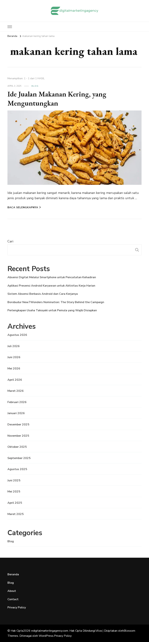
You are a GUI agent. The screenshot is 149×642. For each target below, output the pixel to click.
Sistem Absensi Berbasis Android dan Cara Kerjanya (42, 294)
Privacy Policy (16, 607)
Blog (34, 85)
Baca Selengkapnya (22, 207)
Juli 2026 (13, 346)
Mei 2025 (13, 492)
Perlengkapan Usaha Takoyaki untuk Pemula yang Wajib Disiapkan (52, 310)
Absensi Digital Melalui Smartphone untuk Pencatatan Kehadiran (51, 277)
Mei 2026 (13, 369)
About (11, 591)
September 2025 (19, 458)
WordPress (46, 636)
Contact (13, 599)
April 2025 (14, 503)
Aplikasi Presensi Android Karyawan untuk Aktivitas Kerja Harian (51, 286)
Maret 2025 (15, 514)
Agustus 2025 (17, 469)
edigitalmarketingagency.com (49, 631)
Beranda (13, 574)
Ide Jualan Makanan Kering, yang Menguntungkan (56, 98)
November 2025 (18, 436)
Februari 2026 (17, 402)
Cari (10, 241)
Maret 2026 (15, 391)
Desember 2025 (18, 424)
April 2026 (14, 380)
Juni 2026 (13, 357)
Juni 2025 (13, 480)
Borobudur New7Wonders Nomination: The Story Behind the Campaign (55, 302)
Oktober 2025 (17, 447)
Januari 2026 (16, 413)
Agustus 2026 (17, 335)
